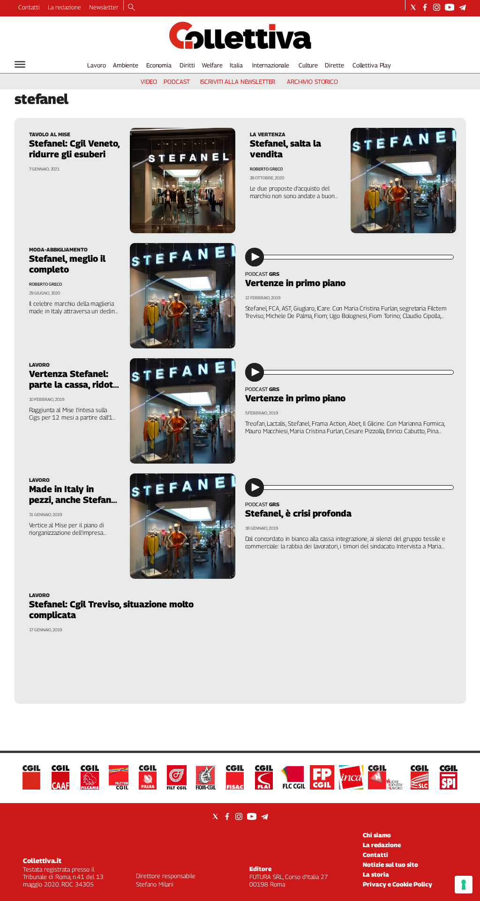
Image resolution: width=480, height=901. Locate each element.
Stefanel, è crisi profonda (298, 513)
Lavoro (96, 65)
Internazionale (270, 65)
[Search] (131, 8)
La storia (376, 874)
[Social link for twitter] (413, 7)
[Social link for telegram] (462, 7)
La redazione (64, 7)
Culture (308, 65)
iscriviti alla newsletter (238, 81)
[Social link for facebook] (424, 7)
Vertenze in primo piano (295, 283)
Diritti (187, 65)
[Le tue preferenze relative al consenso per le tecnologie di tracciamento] (463, 885)
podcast (176, 81)
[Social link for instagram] (436, 7)
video (149, 81)
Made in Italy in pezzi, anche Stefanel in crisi (74, 500)
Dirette (334, 65)
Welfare (212, 65)
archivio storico (312, 81)
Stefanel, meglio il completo (67, 263)
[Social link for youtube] (449, 7)
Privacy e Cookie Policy (397, 884)
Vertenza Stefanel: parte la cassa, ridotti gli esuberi (74, 384)
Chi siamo (377, 835)
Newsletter (104, 7)
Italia (236, 65)
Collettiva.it (42, 860)
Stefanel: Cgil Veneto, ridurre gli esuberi (74, 148)
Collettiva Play (371, 65)
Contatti (29, 7)
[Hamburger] (20, 64)
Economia (159, 65)
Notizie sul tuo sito (390, 864)
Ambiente (125, 65)
